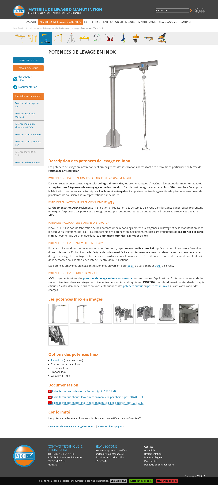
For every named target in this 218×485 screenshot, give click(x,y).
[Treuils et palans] (136, 38)
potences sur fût (133, 286)
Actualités (149, 450)
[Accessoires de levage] (123, 38)
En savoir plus (118, 481)
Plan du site (150, 461)
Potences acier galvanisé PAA (28, 143)
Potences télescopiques (27, 162)
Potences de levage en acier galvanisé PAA (72, 426)
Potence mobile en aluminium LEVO (25, 126)
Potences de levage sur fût (27, 105)
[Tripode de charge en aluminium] (71, 38)
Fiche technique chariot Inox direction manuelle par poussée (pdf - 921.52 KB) (98, 402)
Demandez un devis (28, 60)
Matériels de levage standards (47, 28)
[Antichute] (97, 38)
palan (131, 265)
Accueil (29, 28)
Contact (148, 446)
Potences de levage (70, 28)
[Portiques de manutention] (58, 38)
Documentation (27, 86)
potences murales (158, 286)
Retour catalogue (28, 68)
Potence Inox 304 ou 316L (25, 154)
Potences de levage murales (25, 115)
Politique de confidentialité (159, 464)
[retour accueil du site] (19, 11)
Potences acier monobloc (28, 134)
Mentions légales (153, 457)
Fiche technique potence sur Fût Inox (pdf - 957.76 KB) (84, 391)
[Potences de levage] (45, 38)
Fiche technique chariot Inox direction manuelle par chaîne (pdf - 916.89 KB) (97, 397)
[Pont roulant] (149, 38)
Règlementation (153, 454)
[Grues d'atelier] (110, 38)
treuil (158, 265)
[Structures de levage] (32, 38)
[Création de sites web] (201, 476)
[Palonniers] (84, 38)
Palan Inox (57, 360)
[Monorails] (19, 38)
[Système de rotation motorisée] (161, 38)
